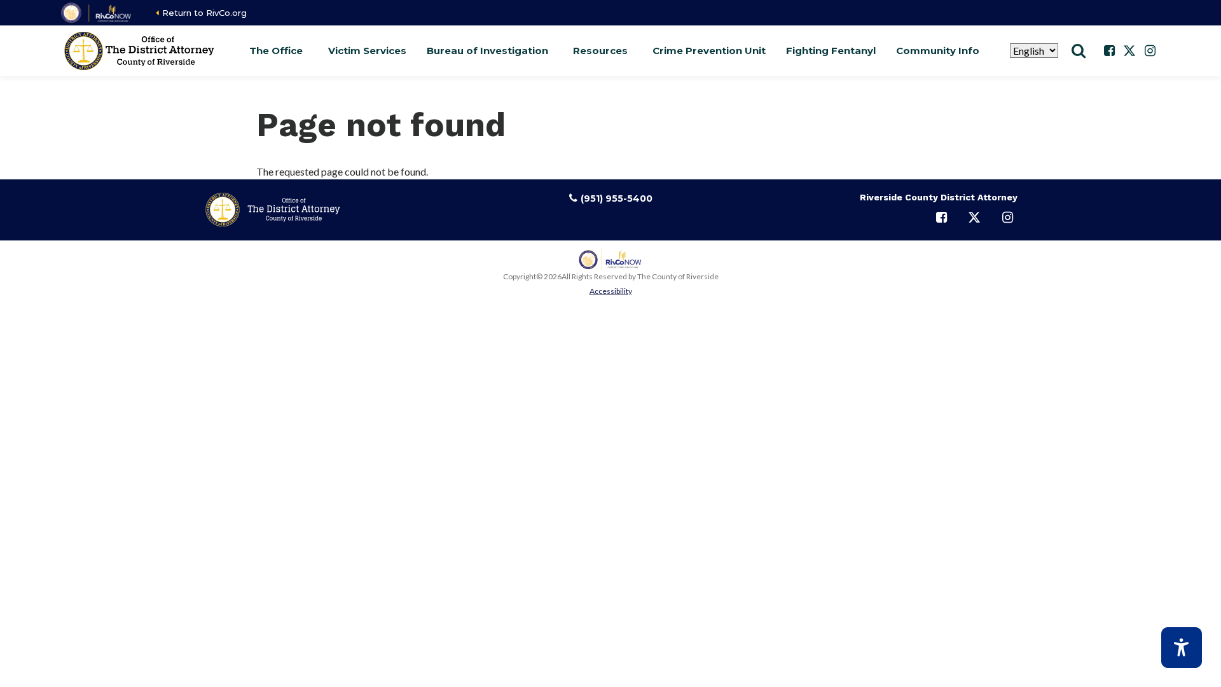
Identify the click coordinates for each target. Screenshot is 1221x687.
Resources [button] (600, 51)
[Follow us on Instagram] (1150, 51)
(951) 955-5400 (616, 198)
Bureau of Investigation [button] (487, 51)
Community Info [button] (937, 51)
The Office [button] (276, 51)
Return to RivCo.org (204, 13)
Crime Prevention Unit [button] (709, 51)
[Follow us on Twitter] (1129, 51)
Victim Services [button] (367, 51)
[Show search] (1078, 51)
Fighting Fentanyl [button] (831, 51)
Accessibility (611, 291)
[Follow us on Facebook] (1109, 51)
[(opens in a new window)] (97, 13)
